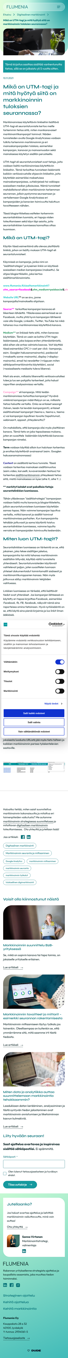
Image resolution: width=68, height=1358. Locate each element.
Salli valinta (34, 722)
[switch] (59, 671)
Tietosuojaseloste (14, 1338)
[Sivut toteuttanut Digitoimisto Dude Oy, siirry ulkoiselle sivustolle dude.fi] (34, 1351)
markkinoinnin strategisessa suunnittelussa (28, 821)
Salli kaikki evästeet (34, 713)
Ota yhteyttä (15, 1227)
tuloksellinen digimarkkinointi (20, 882)
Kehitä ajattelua (16, 1302)
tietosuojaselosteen (33, 1171)
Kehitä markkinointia (20, 1309)
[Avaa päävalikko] (59, 7)
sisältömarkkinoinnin (27, 475)
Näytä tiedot (51, 703)
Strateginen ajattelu (19, 1296)
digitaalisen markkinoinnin (32, 825)
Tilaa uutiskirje (17, 1184)
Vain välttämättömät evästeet (34, 731)
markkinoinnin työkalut (17, 875)
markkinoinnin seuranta (17, 868)
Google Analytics (14, 861)
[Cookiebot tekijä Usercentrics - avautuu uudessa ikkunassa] (50, 624)
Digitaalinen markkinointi (20, 845)
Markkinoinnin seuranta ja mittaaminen (27, 853)
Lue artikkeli (11, 967)
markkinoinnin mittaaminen (42, 861)
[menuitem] (23, 837)
